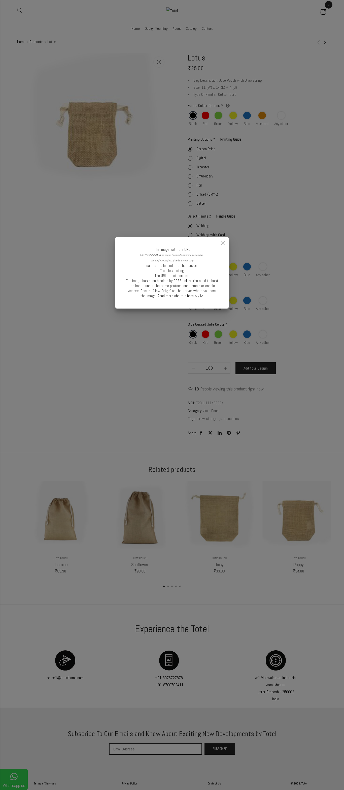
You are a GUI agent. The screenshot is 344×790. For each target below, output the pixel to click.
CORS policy (182, 280)
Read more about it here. (175, 295)
